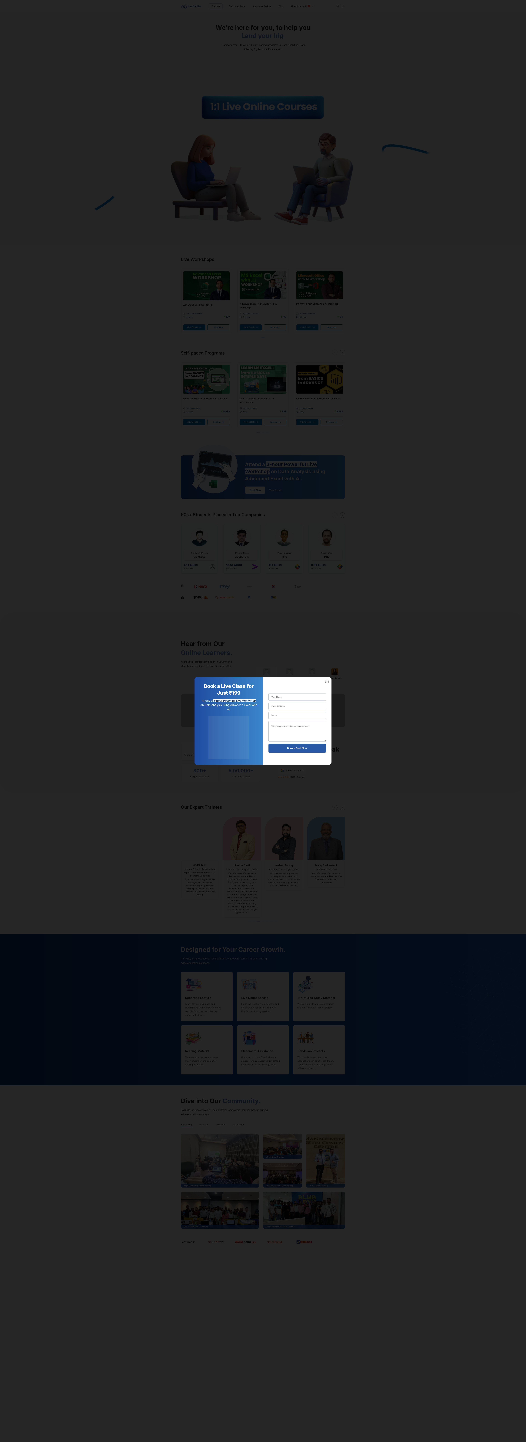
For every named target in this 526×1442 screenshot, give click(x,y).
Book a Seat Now (297, 748)
